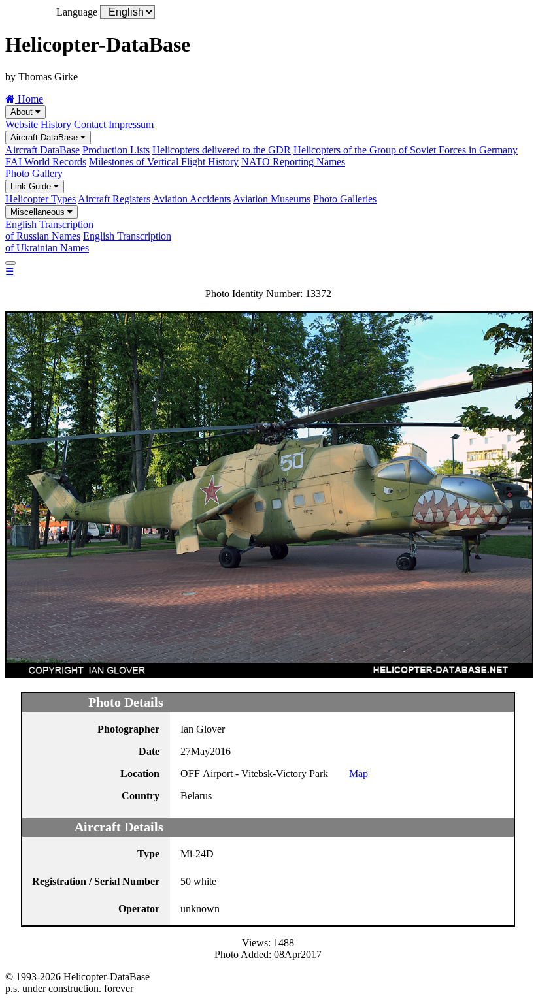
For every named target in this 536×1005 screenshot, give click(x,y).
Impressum (131, 124)
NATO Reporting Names (293, 161)
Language (76, 12)
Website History (38, 124)
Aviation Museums (271, 198)
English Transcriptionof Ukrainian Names (88, 242)
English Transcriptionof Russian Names (49, 230)
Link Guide (32, 186)
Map (358, 773)
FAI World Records (45, 161)
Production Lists (116, 149)
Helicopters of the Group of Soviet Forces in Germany (405, 149)
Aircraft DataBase (45, 137)
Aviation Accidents (191, 198)
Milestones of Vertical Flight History (164, 161)
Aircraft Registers (114, 198)
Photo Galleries (345, 198)
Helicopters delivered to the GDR (221, 149)
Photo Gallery (34, 173)
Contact (90, 124)
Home (29, 98)
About (22, 112)
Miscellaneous (38, 212)
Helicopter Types (40, 198)
